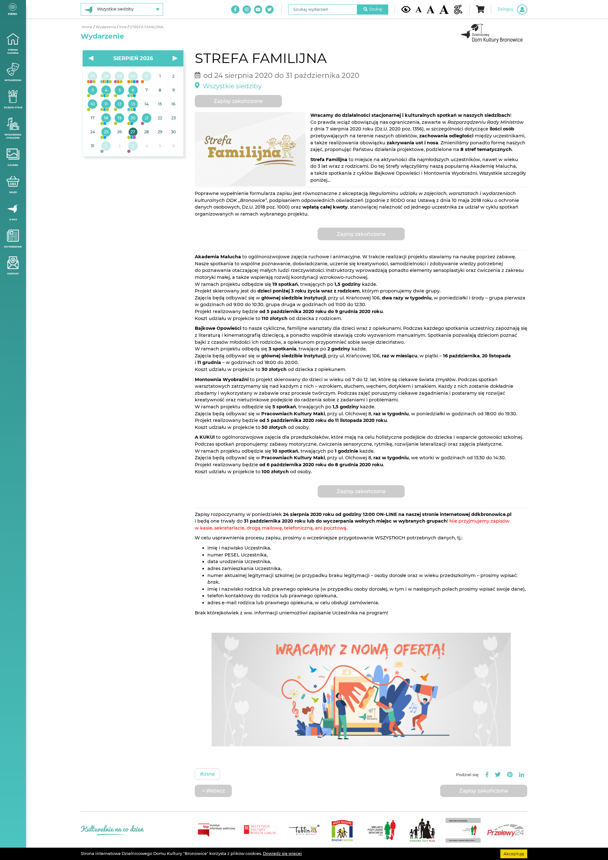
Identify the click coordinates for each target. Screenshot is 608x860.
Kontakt (13, 273)
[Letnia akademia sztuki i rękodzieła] (146, 77)
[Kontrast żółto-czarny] (406, 9)
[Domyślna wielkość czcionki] (418, 9)
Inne (123, 27)
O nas (13, 219)
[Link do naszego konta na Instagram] (247, 9)
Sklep (13, 192)
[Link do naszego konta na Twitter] (269, 9)
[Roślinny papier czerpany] (133, 146)
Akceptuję (514, 853)
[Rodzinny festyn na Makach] (106, 146)
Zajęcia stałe (13, 107)
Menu (12, 14)
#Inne (207, 774)
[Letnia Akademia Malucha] (92, 90)
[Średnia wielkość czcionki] (430, 9)
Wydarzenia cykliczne (13, 136)
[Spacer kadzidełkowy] (146, 118)
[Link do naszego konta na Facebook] (235, 9)
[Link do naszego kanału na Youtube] (258, 9)
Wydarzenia (13, 80)
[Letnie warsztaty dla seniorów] (119, 90)
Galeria (13, 165)
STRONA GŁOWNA (13, 51)
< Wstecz (213, 791)
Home (87, 27)
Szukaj (375, 9)
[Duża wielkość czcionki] (444, 9)
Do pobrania (13, 246)
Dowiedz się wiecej (282, 853)
